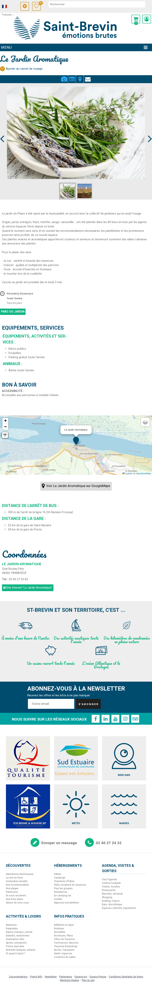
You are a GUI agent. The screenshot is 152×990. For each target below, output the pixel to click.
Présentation (72, 76)
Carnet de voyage (40, 3)
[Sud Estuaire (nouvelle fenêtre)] (76, 758)
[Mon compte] (147, 19)
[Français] (10, 7)
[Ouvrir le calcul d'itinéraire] (5, 435)
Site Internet (29, 588)
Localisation (80, 76)
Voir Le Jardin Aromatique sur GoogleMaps (78, 485)
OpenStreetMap (143, 473)
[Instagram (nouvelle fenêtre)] (125, 719)
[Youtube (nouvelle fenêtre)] (115, 719)
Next (148, 131)
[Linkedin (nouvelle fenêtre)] (105, 719)
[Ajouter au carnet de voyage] (2, 68)
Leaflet (128, 473)
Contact (88, 76)
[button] (136, 19)
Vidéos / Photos (64, 76)
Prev (2, 131)
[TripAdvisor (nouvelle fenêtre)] (135, 719)
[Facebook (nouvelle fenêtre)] (96, 719)
